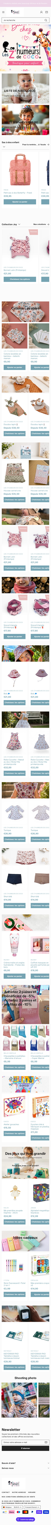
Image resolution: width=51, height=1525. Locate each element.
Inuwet (6, 960)
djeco (6, 1121)
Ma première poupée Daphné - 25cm (13, 1211)
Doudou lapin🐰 (11, 424)
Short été (8, 896)
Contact (6, 1492)
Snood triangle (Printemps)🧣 (10, 626)
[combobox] (25, 20)
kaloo (6, 1208)
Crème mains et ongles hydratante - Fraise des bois (14, 964)
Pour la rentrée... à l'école (34, 144)
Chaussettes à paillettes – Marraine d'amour (14, 1057)
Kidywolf (7, 1351)
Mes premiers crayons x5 (41, 1284)
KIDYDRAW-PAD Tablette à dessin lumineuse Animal (12, 1356)
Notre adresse (19, 1492)
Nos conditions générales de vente (18, 1497)
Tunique (7, 830)
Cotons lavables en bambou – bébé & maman (12, 356)
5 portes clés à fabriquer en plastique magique (41, 1126)
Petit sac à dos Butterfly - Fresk (18, 193)
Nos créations (39, 224)
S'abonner (25, 1448)
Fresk (6, 190)
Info (6, 100)
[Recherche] (46, 20)
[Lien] (15, 12)
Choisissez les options (20, 279)
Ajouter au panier (19, 202)
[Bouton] (48, 41)
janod (33, 1208)
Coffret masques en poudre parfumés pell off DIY (40, 964)
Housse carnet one (12, 490)
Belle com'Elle (10, 1053)
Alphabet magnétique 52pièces (40, 1211)
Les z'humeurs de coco (13, 267)
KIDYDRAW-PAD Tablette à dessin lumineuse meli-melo (40, 1356)
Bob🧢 (7, 693)
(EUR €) (12, 1507)
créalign (34, 1280)
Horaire (31, 1492)
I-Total (6, 1280)
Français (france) (31, 1507)
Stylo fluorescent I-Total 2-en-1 (14, 1284)
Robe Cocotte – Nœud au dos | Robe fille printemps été (14, 761)
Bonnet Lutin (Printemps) (15, 270)
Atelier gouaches (11, 1124)
